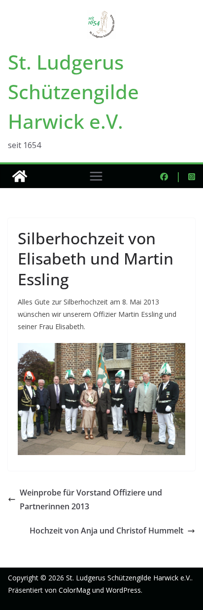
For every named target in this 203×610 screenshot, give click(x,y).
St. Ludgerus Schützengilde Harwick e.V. (73, 91)
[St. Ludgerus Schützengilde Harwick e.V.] (20, 176)
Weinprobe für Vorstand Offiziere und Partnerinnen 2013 (91, 499)
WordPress (123, 590)
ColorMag (74, 590)
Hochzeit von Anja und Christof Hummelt (106, 530)
